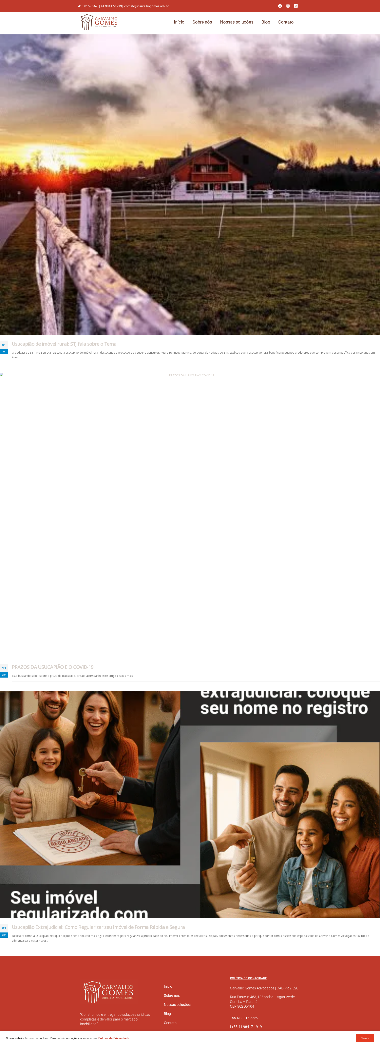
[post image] (190, 184)
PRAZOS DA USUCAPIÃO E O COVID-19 (52, 667)
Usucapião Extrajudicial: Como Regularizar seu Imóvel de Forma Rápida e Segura (98, 927)
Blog (265, 22)
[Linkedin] (296, 6)
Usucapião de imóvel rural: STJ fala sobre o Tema (64, 343)
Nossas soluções (236, 22)
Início (179, 22)
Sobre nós (202, 22)
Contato (286, 22)
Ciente (365, 1038)
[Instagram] (288, 6)
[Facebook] (280, 6)
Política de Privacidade (113, 1038)
